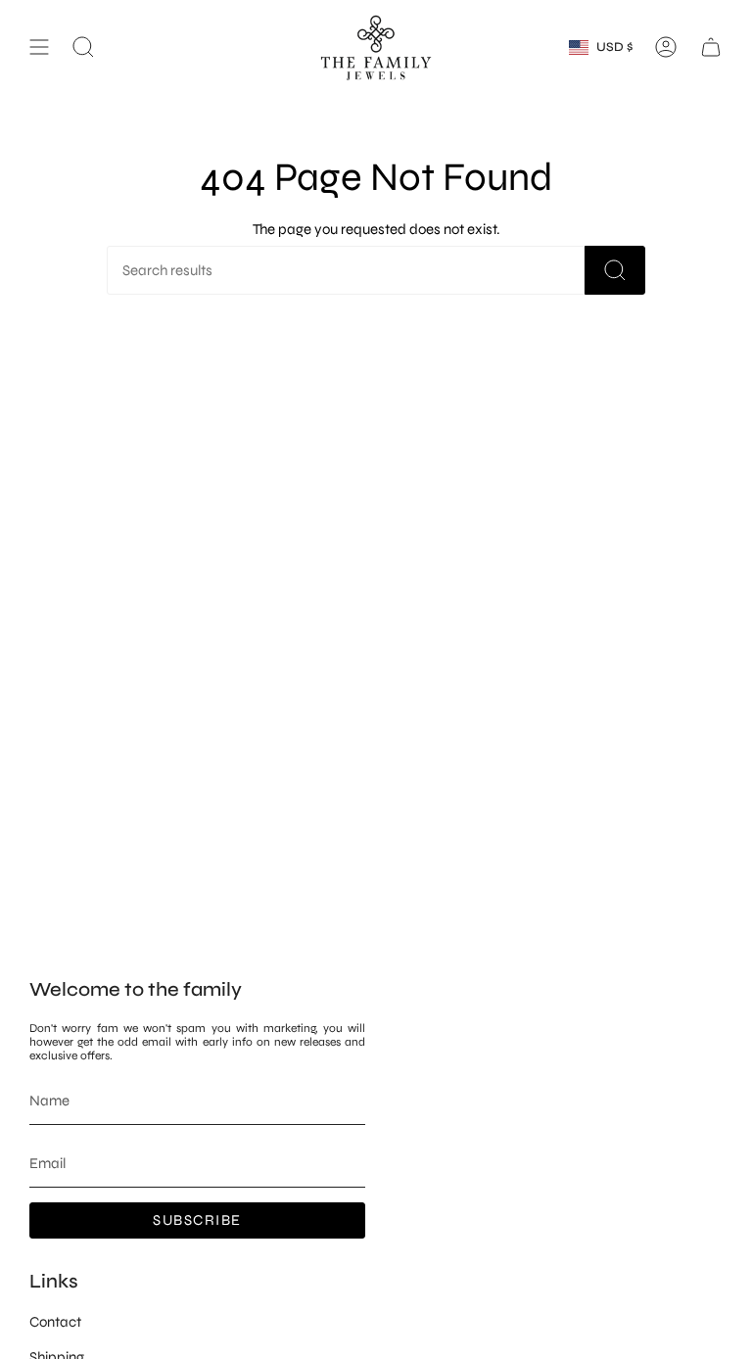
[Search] (615, 270)
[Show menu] (39, 47)
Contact (55, 1322)
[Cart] (710, 47)
